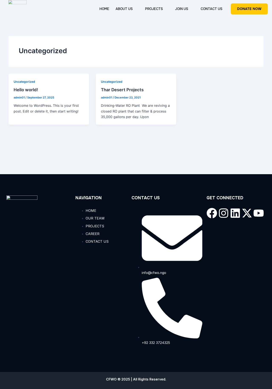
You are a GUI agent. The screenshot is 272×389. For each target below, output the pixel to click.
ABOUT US (124, 9)
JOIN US (181, 9)
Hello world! (26, 89)
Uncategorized (24, 81)
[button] (127, 9)
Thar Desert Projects (122, 89)
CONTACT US (211, 9)
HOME (104, 9)
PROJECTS (154, 9)
